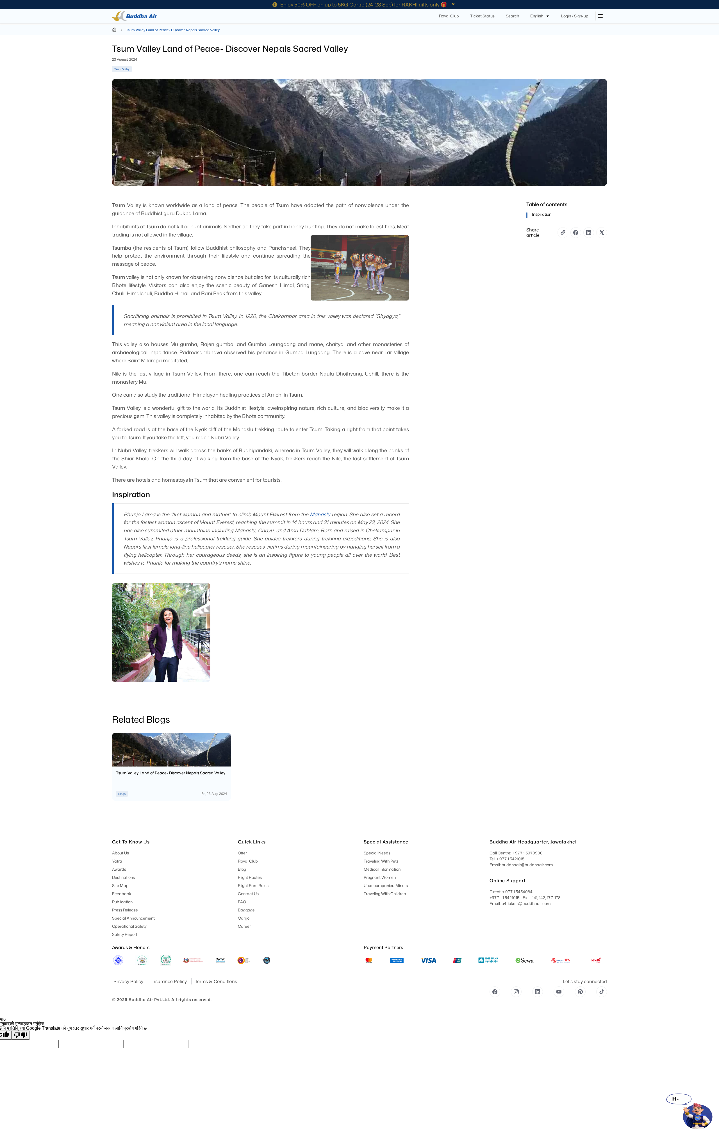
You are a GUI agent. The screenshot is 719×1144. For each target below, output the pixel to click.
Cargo (243, 918)
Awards (119, 869)
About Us (120, 853)
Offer (242, 853)
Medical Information (382, 869)
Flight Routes (250, 877)
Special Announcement (133, 918)
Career (244, 926)
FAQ (242, 901)
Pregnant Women (380, 877)
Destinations (123, 877)
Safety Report (124, 934)
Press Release (125, 910)
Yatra (117, 861)
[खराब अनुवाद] (20, 1035)
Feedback (121, 893)
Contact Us (248, 893)
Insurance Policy (169, 981)
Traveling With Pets (381, 861)
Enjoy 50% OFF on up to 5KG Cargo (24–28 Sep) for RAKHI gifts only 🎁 (363, 4)
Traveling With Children (385, 893)
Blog (242, 869)
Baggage (246, 910)
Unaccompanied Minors (386, 885)
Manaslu (320, 514)
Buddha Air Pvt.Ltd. (149, 999)
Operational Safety (129, 926)
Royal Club (248, 861)
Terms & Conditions (216, 981)
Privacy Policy (128, 981)
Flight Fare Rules (253, 885)
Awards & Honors (130, 947)
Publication (122, 901)
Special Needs (377, 853)
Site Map (120, 885)
